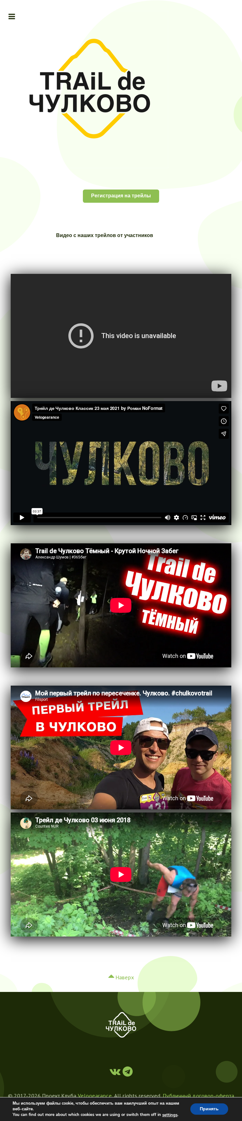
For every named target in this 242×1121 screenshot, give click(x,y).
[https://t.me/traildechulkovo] (116, 1071)
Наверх (124, 977)
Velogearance (95, 1096)
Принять (209, 1109)
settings (169, 1115)
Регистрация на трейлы (121, 195)
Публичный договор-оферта (198, 1096)
